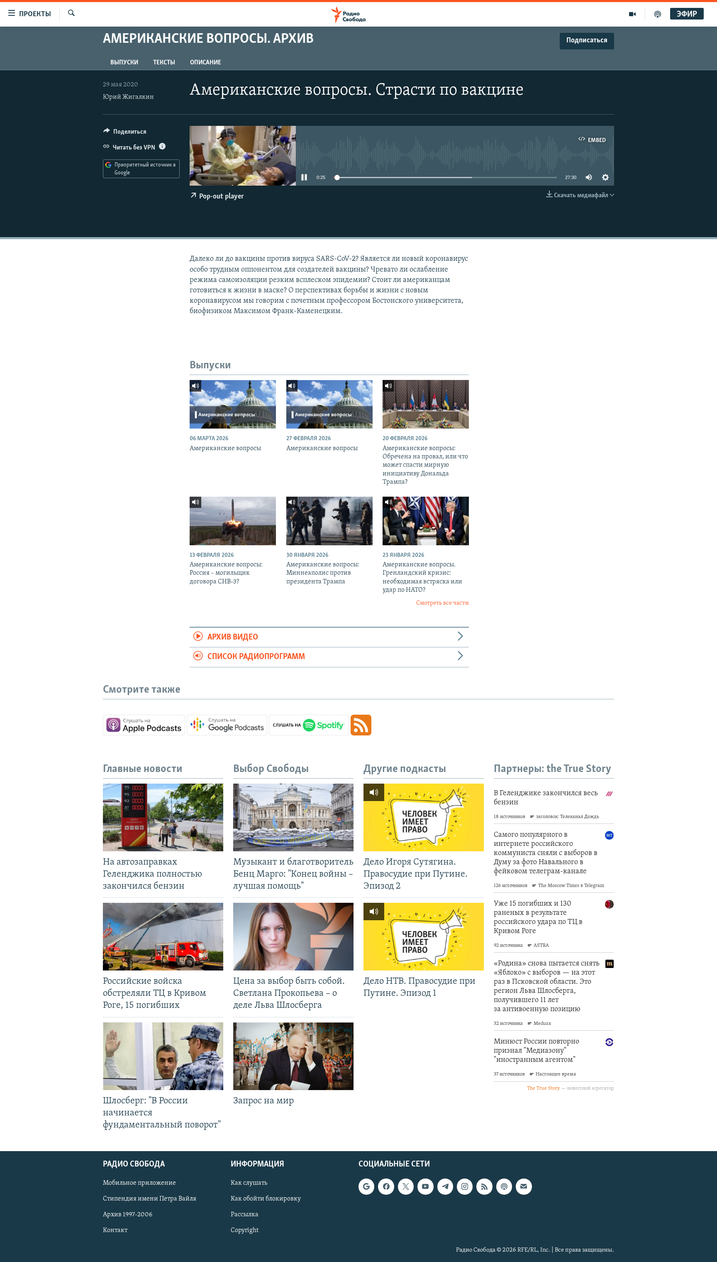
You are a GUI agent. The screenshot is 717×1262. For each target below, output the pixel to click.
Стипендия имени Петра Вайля (149, 1199)
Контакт (115, 1231)
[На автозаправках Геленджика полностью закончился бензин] (163, 817)
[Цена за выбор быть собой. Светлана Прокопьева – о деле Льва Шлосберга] (293, 936)
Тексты (164, 62)
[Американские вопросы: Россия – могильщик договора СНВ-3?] (233, 521)
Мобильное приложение (139, 1183)
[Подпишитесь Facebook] (386, 1186)
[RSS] (484, 1186)
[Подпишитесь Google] (366, 1186)
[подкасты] (657, 14)
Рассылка (245, 1215)
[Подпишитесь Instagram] (465, 1186)
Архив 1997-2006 (127, 1215)
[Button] (124, 134)
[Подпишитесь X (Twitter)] (406, 1186)
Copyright (245, 1231)
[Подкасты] (504, 1186)
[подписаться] (524, 1186)
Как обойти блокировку (266, 1199)
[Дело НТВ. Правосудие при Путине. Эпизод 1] (423, 936)
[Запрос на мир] (293, 1056)
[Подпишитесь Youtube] (425, 1186)
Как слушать (249, 1183)
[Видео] (632, 14)
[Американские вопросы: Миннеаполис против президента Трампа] (329, 521)
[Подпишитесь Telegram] (445, 1186)
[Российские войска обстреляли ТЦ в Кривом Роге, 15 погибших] (163, 936)
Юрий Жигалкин (128, 97)
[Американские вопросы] (233, 404)
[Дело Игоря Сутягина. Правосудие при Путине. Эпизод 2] (423, 817)
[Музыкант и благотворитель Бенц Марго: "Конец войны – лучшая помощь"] (293, 817)
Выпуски (124, 62)
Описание (205, 62)
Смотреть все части (442, 603)
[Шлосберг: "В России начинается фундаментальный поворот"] (163, 1056)
